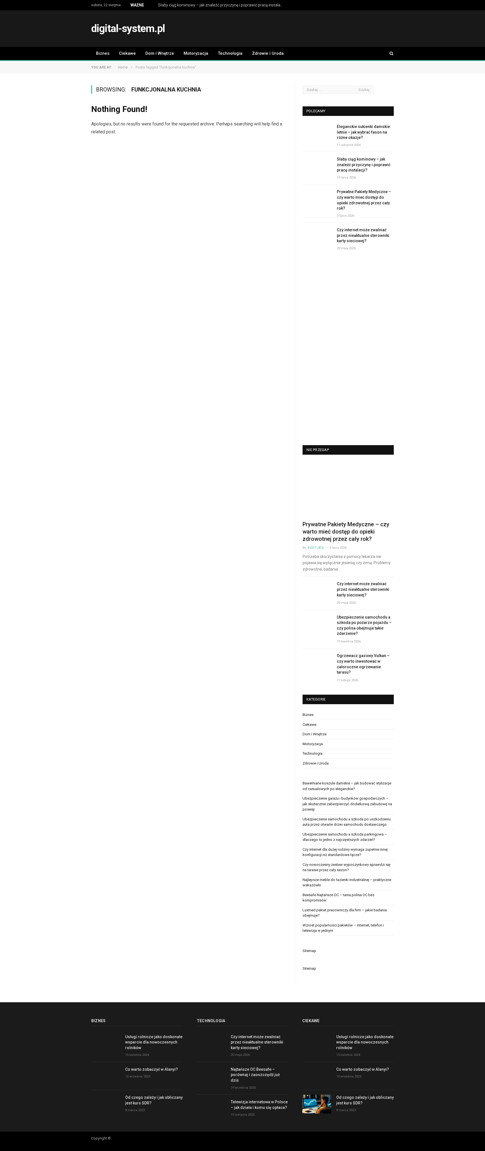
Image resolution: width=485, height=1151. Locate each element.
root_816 (316, 548)
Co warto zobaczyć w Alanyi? (151, 1069)
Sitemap (309, 951)
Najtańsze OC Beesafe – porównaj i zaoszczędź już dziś (255, 1075)
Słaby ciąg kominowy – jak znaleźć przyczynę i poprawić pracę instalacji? (222, 5)
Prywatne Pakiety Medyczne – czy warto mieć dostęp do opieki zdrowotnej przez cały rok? (364, 199)
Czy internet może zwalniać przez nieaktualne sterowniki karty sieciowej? (363, 235)
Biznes (102, 53)
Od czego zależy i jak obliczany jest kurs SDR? (154, 1100)
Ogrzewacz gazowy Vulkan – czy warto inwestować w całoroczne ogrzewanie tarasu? (363, 663)
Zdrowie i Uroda (268, 53)
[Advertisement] (291, 29)
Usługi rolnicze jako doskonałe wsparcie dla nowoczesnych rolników (153, 1042)
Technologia (230, 53)
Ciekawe (127, 53)
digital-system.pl (128, 28)
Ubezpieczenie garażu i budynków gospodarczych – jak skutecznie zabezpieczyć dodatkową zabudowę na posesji (347, 803)
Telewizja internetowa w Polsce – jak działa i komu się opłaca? (259, 1105)
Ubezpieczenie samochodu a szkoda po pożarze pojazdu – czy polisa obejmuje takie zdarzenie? (364, 625)
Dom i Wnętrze (159, 53)
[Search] (389, 53)
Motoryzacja (196, 53)
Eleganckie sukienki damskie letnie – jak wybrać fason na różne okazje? (363, 132)
